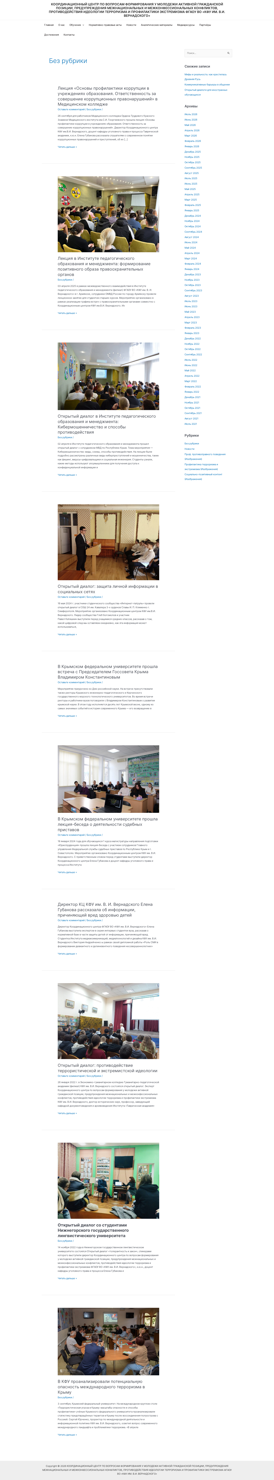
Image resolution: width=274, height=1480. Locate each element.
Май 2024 (190, 247)
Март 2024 (191, 258)
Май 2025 (190, 189)
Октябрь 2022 (193, 349)
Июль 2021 (191, 423)
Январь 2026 (192, 146)
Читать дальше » (67, 147)
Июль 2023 (191, 301)
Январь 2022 (192, 391)
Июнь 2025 (191, 183)
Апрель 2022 (192, 375)
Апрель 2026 (192, 130)
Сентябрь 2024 (193, 231)
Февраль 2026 (193, 140)
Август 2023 (192, 295)
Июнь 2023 (191, 306)
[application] (82, 25)
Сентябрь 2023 (193, 290)
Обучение (75, 24)
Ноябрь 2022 (192, 343)
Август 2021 (191, 418)
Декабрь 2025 (193, 151)
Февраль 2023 (193, 327)
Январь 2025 (192, 210)
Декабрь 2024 (193, 215)
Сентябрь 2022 (193, 354)
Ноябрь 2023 (192, 279)
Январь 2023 (192, 333)
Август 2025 (192, 173)
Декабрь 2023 (193, 274)
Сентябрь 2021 (193, 413)
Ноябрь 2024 (192, 220)
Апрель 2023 (192, 317)
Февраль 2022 (193, 386)
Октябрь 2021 (192, 407)
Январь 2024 (192, 269)
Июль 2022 (191, 359)
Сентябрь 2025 (193, 167)
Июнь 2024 (191, 242)
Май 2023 (190, 311)
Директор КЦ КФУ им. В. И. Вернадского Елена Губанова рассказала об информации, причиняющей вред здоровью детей (105, 910)
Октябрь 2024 (193, 226)
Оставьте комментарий (71, 109)
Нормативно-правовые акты (105, 24)
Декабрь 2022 (193, 338)
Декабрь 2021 (192, 397)
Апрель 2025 (192, 194)
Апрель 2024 (192, 253)
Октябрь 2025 (193, 162)
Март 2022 (191, 381)
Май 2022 (190, 370)
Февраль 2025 (193, 205)
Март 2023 (191, 322)
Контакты (69, 34)
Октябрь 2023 (193, 285)
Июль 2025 (191, 178)
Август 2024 (192, 237)
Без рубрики (94, 109)
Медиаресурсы (186, 24)
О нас (61, 24)
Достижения (51, 34)
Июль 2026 (191, 114)
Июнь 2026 (191, 119)
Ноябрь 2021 (192, 402)
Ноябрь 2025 (192, 156)
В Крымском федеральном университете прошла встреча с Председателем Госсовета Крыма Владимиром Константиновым (108, 672)
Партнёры (205, 24)
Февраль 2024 (193, 263)
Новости (131, 24)
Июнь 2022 (191, 365)
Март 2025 (191, 199)
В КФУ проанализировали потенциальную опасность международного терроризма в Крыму (101, 1387)
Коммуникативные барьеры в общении (207, 84)
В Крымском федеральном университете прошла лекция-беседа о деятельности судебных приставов (108, 824)
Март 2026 (191, 135)
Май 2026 (190, 125)
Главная (49, 24)
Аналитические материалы (156, 24)
